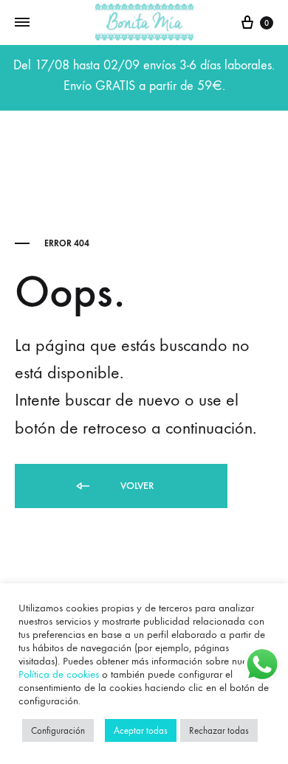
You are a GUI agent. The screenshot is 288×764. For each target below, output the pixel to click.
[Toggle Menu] (22, 23)
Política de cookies (58, 674)
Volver (135, 485)
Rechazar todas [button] (219, 730)
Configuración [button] (58, 730)
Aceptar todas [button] (141, 730)
